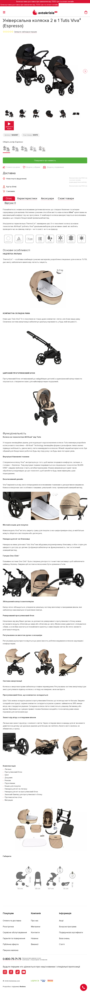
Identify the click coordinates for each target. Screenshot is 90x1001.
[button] (85, 71)
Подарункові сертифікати (71, 932)
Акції (61, 920)
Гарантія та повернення (14, 938)
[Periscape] (15, 149)
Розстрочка (8, 926)
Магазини (35, 926)
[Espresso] (6, 149)
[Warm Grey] (42, 149)
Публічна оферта (11, 944)
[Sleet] (33, 149)
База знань (64, 938)
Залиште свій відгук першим (25, 32)
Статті (62, 944)
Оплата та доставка (12, 920)
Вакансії (34, 944)
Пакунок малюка (10, 950)
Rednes (23, 987)
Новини (34, 938)
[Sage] (24, 149)
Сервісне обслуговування (15, 932)
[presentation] (9, 198)
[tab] (9, 198)
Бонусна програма (67, 926)
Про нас (34, 920)
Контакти (35, 932)
